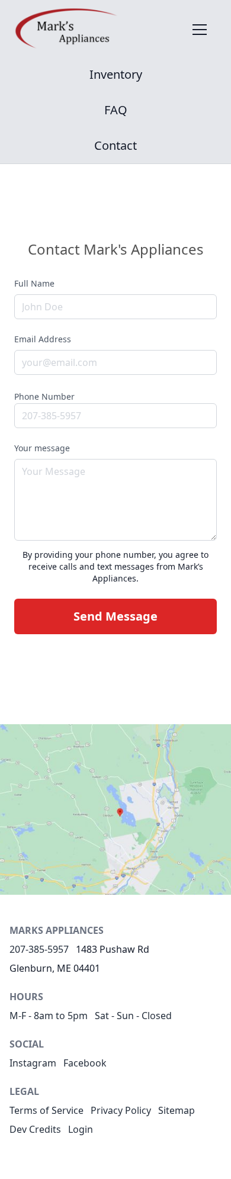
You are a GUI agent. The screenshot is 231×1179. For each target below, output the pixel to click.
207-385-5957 (39, 949)
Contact (115, 145)
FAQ (115, 110)
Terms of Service (46, 1110)
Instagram (32, 1062)
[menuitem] (115, 74)
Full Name (34, 283)
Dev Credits (35, 1129)
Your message (42, 448)
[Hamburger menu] (199, 29)
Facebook (85, 1062)
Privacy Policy (121, 1110)
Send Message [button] (115, 616)
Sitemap (176, 1110)
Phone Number (44, 396)
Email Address (42, 339)
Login (80, 1129)
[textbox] (115, 500)
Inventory (115, 74)
